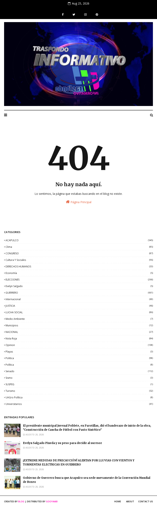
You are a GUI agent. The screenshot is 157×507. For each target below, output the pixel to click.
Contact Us (145, 501)
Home (117, 501)
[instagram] (85, 14)
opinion (79, 345)
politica (79, 358)
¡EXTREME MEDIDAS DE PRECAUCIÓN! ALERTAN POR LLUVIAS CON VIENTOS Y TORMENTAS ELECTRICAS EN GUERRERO (78, 462)
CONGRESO (79, 253)
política (79, 364)
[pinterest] (96, 14)
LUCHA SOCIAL (79, 312)
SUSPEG (79, 384)
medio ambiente (79, 319)
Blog (21, 501)
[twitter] (74, 14)
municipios (79, 325)
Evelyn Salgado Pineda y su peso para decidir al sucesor (62, 443)
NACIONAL (79, 332)
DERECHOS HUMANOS (79, 266)
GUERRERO (79, 292)
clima (79, 247)
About (130, 501)
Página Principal (80, 202)
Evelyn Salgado (79, 286)
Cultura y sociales (79, 260)
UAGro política (79, 397)
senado (79, 371)
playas (79, 351)
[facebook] (63, 14)
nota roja (79, 338)
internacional (79, 299)
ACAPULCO (79, 240)
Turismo (79, 391)
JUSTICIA (79, 306)
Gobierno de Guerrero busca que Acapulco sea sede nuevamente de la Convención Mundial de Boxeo (86, 480)
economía (79, 273)
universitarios (79, 404)
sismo (79, 378)
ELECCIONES (79, 279)
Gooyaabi (52, 501)
